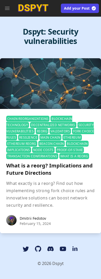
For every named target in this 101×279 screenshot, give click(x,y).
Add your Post (77, 8)
